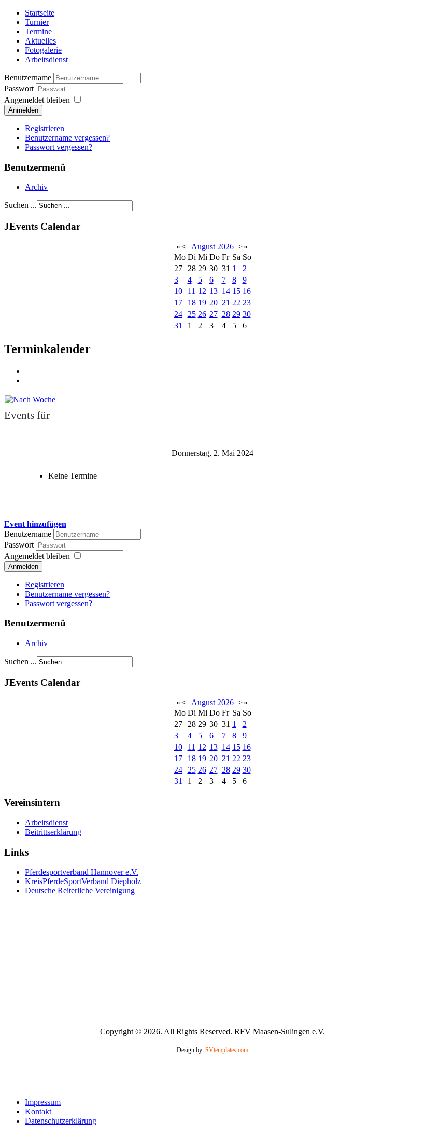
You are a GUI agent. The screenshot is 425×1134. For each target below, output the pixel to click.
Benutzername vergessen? (67, 137)
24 (178, 314)
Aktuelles (40, 40)
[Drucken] (28, 371)
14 (226, 291)
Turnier (37, 22)
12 (202, 291)
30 (247, 314)
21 (226, 302)
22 (236, 302)
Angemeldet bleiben (37, 99)
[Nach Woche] (30, 398)
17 (178, 302)
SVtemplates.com (226, 1050)
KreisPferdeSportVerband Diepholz (83, 881)
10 (178, 291)
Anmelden (23, 110)
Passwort (20, 88)
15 (236, 291)
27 (213, 314)
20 (213, 302)
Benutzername (27, 77)
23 (247, 302)
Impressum (43, 1102)
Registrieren (44, 128)
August (203, 246)
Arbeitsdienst (46, 59)
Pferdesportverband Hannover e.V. (81, 871)
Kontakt (38, 1111)
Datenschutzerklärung (60, 1120)
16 (247, 291)
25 (192, 314)
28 (226, 314)
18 (192, 302)
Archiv (36, 187)
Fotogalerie (43, 50)
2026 (225, 246)
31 (178, 325)
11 (191, 291)
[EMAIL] (28, 380)
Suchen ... (20, 205)
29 (236, 314)
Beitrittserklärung (53, 832)
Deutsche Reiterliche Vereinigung (80, 890)
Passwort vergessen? (58, 147)
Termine (38, 31)
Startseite (39, 12)
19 (202, 302)
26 (202, 314)
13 (213, 291)
